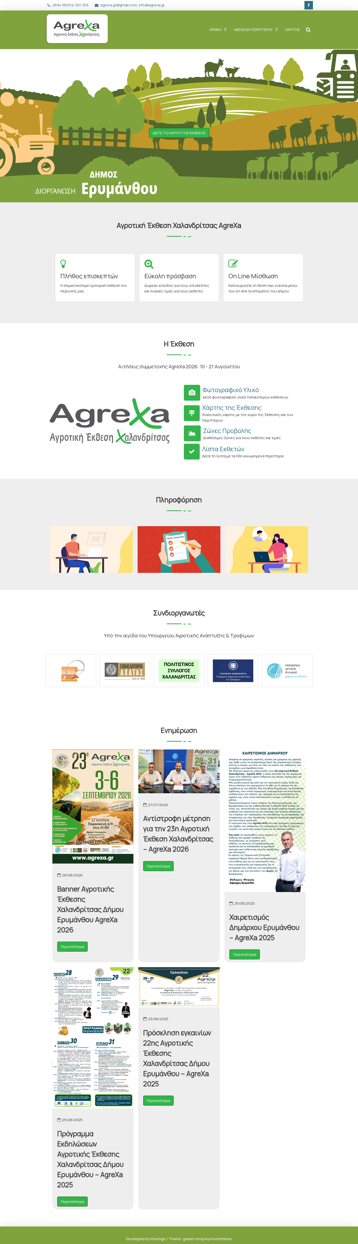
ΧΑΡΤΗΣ (292, 29)
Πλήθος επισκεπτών (89, 276)
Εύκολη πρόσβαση (170, 276)
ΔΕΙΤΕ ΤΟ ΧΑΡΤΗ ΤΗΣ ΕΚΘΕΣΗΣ (179, 132)
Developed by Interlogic (146, 1238)
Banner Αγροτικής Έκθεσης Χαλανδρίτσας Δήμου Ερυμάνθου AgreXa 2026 (90, 909)
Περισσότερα (72, 946)
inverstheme (221, 1238)
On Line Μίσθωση (253, 276)
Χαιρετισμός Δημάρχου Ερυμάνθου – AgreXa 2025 (264, 927)
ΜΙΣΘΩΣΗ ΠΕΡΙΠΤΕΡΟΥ (253, 29)
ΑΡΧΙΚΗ (215, 29)
